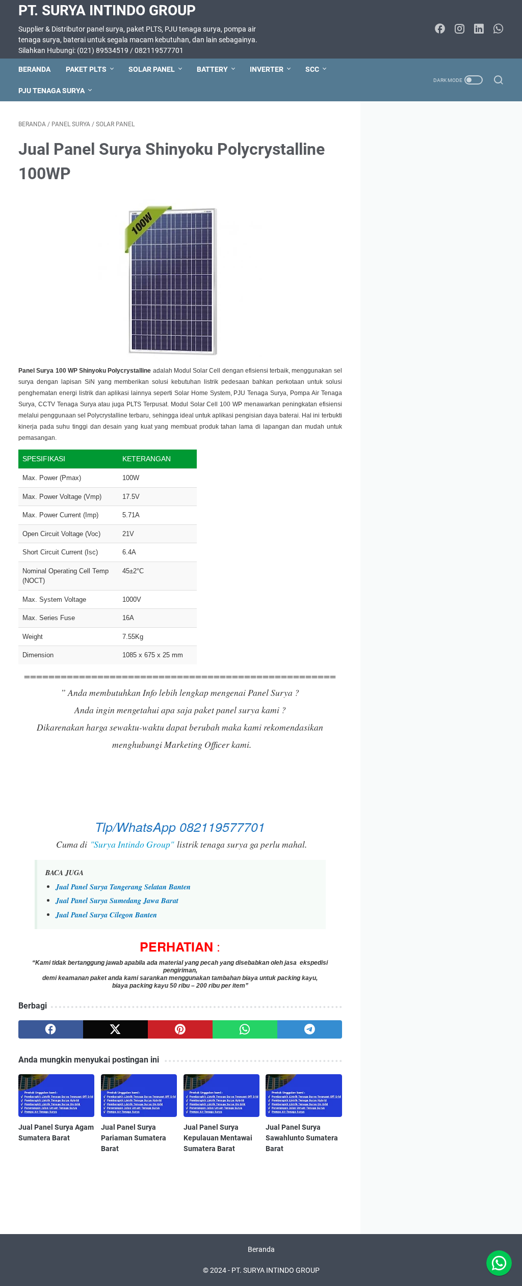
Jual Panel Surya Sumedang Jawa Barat (117, 900)
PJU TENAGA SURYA (51, 91)
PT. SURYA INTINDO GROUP (107, 10)
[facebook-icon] (440, 29)
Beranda (34, 69)
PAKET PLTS (86, 69)
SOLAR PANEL (151, 69)
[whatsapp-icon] (498, 29)
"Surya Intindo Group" (132, 844)
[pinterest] (180, 1029)
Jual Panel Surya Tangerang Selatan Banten (123, 886)
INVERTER (266, 69)
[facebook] (50, 1029)
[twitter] (115, 1029)
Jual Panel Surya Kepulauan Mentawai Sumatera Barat (218, 1138)
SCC (312, 69)
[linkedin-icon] (478, 29)
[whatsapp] (245, 1029)
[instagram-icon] (459, 29)
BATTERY (212, 69)
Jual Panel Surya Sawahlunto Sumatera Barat (302, 1138)
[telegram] (309, 1029)
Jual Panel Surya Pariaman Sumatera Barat (133, 1138)
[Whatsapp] (499, 1263)
